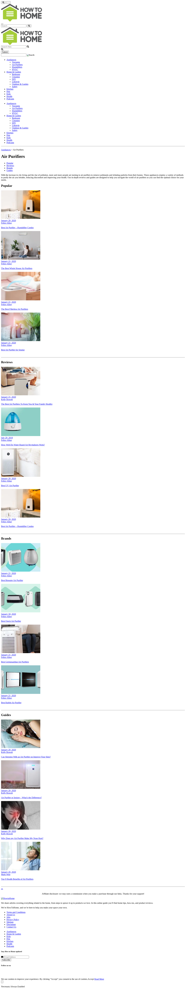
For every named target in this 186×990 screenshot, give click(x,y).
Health (9, 96)
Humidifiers (17, 67)
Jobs (8, 917)
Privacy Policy (13, 919)
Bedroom (16, 74)
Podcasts (10, 99)
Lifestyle (15, 82)
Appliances (11, 60)
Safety (14, 86)
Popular (10, 163)
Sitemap (10, 922)
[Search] (29, 25)
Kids (9, 94)
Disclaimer (11, 924)
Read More (99, 979)
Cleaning (16, 77)
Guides (10, 170)
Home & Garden (14, 72)
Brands (10, 168)
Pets (8, 91)
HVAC (15, 69)
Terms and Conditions (16, 912)
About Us (11, 915)
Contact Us (11, 927)
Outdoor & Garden (20, 84)
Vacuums (16, 62)
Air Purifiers (17, 64)
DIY (14, 79)
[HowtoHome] (8, 898)
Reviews (10, 165)
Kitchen (10, 89)
